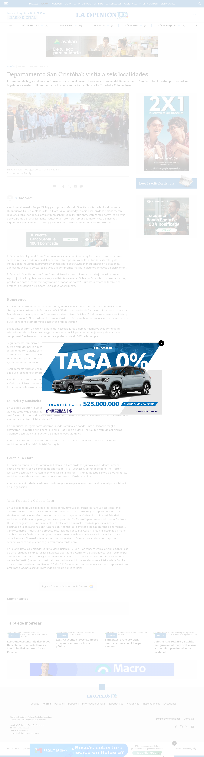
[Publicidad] (102, 343)
